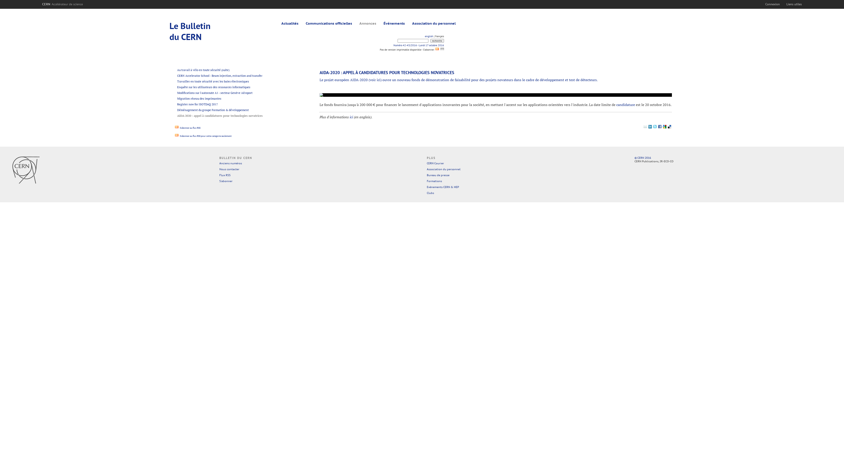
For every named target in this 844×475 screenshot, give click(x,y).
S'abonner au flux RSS (189, 127)
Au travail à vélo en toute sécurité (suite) (203, 70)
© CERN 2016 (643, 157)
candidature (625, 104)
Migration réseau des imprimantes (199, 98)
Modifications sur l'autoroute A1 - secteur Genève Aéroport (215, 93)
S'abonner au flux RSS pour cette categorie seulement (205, 136)
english (429, 36)
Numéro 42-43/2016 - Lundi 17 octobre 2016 (418, 45)
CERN (62, 4)
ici (378, 79)
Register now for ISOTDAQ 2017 (197, 104)
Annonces (367, 23)
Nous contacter (229, 169)
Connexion (772, 4)
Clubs (430, 193)
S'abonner (226, 181)
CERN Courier (435, 163)
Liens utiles (794, 4)
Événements (394, 23)
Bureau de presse (438, 175)
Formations (434, 181)
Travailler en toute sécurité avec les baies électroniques (213, 81)
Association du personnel (434, 23)
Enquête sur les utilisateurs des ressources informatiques (213, 87)
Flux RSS (225, 175)
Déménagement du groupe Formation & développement (213, 110)
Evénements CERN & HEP (443, 187)
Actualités (289, 23)
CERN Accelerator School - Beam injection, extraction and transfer (219, 76)
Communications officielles (329, 23)
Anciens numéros (230, 163)
